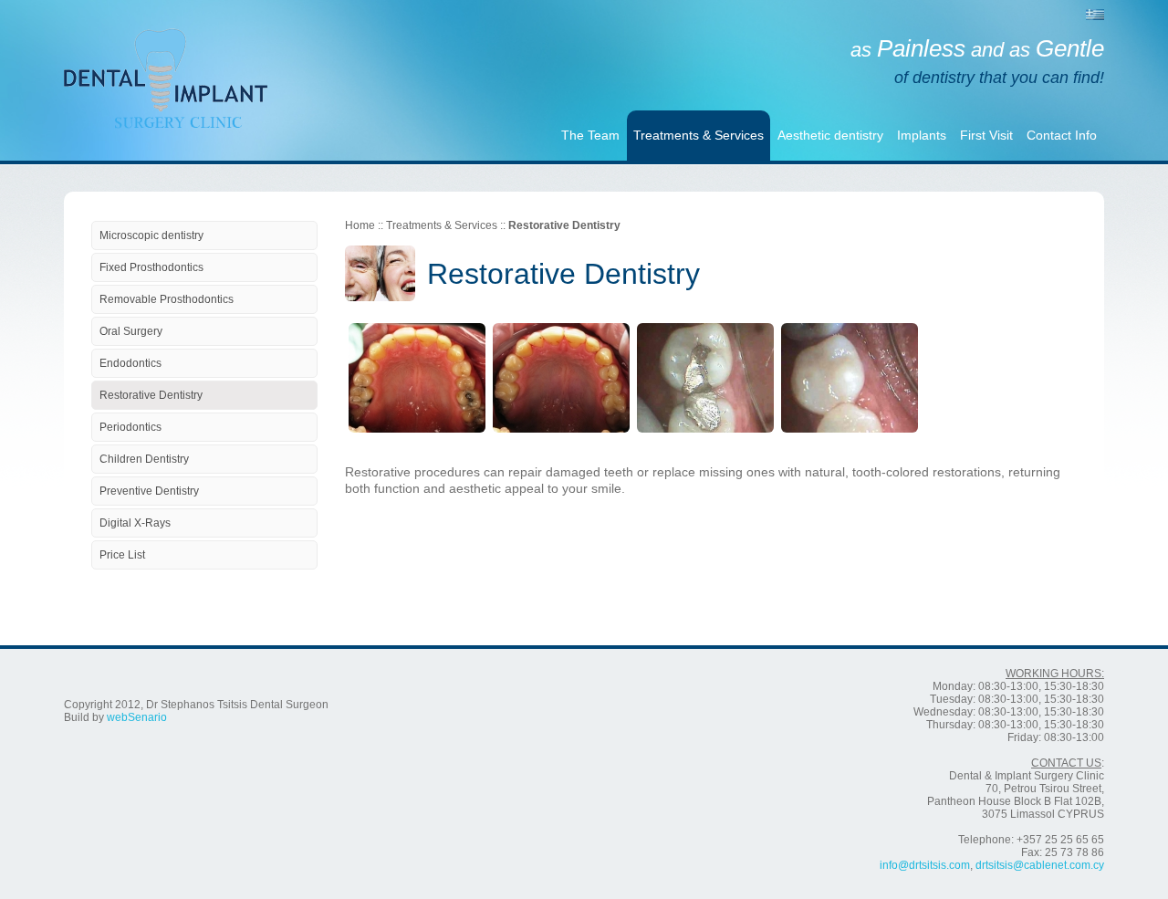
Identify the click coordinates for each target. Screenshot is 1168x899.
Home (360, 225)
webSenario (137, 717)
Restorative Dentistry (151, 395)
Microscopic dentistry (151, 235)
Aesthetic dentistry (830, 135)
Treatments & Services (698, 135)
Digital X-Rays (135, 523)
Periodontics (130, 427)
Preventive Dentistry (149, 491)
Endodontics (130, 363)
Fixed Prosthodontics (151, 267)
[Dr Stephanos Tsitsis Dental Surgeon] (165, 59)
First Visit (986, 135)
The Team (590, 135)
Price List (122, 555)
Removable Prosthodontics (166, 299)
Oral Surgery (130, 331)
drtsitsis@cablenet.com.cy (1039, 865)
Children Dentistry (144, 459)
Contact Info (1062, 135)
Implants (921, 135)
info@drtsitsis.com (925, 865)
